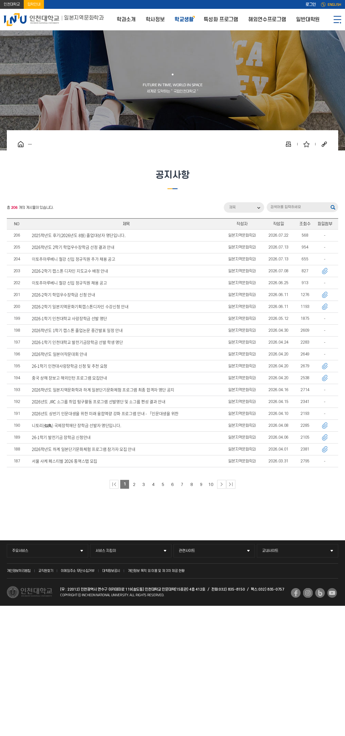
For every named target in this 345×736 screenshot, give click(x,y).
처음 (114, 484)
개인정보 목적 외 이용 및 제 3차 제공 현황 (156, 571)
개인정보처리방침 (19, 571)
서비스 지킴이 (105, 551)
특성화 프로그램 (221, 20)
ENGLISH (334, 4)
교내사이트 (270, 551)
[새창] (296, 593)
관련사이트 (187, 551)
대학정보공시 (111, 571)
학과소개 (126, 20)
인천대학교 (12, 4)
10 (210, 484)
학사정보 (155, 20)
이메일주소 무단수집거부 (77, 571)
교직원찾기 (45, 571)
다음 (221, 484)
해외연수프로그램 (267, 20)
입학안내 (34, 4)
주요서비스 (20, 551)
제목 (232, 207)
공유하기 (324, 144)
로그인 (311, 4)
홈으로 (20, 144)
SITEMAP (337, 19)
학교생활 (184, 20)
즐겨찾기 (306, 144)
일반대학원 (308, 20)
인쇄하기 (288, 144)
